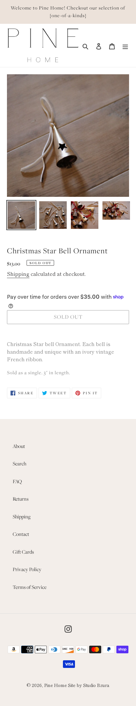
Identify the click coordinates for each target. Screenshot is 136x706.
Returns (20, 498)
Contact (21, 533)
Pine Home (55, 685)
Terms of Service (29, 586)
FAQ (17, 481)
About (19, 446)
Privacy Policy (27, 569)
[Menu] (125, 45)
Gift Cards (23, 551)
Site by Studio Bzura (88, 685)
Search (19, 463)
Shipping (18, 273)
